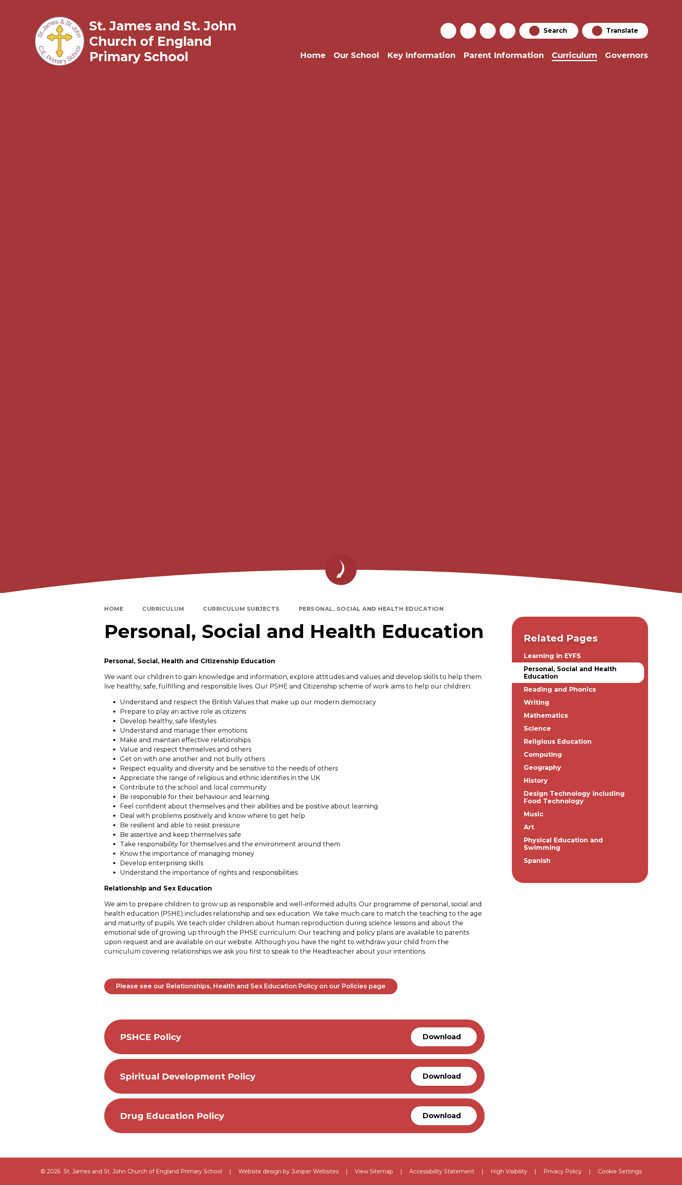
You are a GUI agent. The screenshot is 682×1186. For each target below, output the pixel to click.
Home (113, 608)
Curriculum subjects (241, 608)
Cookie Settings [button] (620, 1171)
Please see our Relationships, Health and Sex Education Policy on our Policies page (251, 986)
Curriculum (163, 608)
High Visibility (509, 1171)
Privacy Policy (562, 1171)
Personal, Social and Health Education (371, 608)
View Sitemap (374, 1171)
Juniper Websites (315, 1171)
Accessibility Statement (441, 1171)
